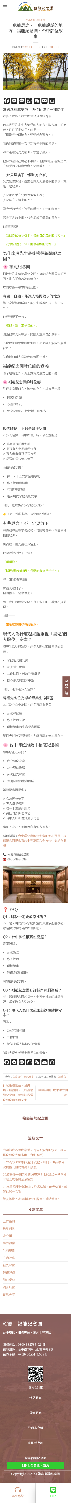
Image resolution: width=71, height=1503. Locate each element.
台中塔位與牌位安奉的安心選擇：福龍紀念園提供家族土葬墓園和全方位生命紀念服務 (34, 841)
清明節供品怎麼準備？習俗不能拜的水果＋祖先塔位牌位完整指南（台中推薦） (34, 1152)
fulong (53, 46)
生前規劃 (9, 1250)
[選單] (5, 6)
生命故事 (30, 20)
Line (53, 1496)
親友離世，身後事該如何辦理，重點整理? (31, 1199)
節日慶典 (9, 1280)
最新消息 (9, 1228)
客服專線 (18, 1496)
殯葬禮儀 (9, 1243)
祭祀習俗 (9, 1272)
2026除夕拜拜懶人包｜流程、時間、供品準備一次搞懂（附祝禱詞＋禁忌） (35, 1164)
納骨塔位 (9, 1287)
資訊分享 (40, 20)
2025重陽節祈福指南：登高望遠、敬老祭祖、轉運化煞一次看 (35, 1189)
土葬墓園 (9, 1221)
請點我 (62, 1076)
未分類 (7, 1236)
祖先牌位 (9, 1265)
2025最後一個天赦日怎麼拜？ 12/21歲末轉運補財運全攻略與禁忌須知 (34, 1177)
